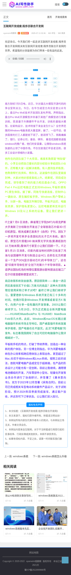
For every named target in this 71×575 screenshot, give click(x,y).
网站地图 (33, 552)
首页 (49, 16)
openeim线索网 (33, 561)
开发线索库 (61, 16)
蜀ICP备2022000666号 (35, 569)
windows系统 (20, 456)
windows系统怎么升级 (54, 456)
